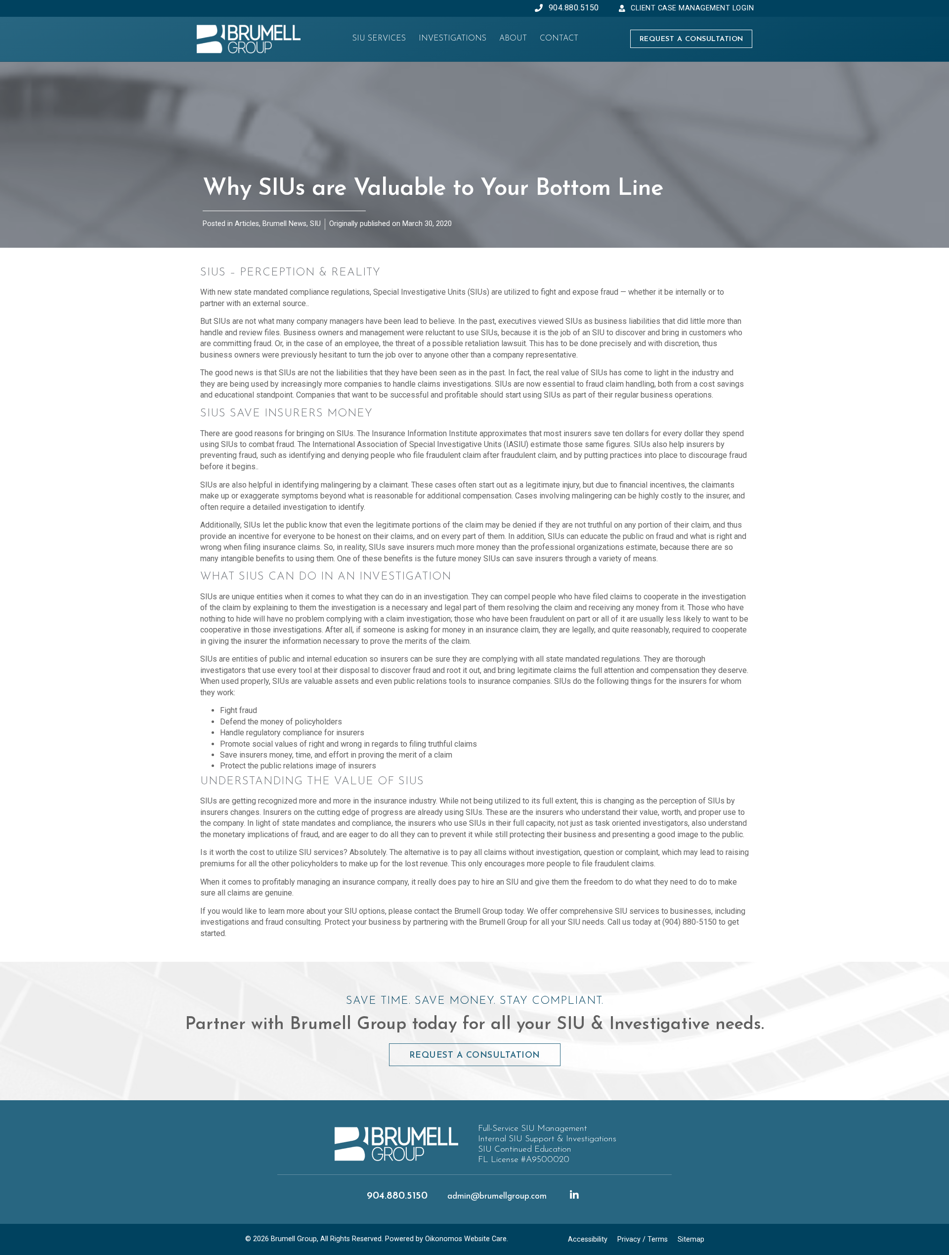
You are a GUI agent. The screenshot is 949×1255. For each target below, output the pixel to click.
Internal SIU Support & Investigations (547, 1139)
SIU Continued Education (524, 1149)
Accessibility (587, 1239)
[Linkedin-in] (574, 1195)
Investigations (452, 39)
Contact (559, 39)
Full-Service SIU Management (532, 1128)
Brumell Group (294, 1239)
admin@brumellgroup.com (497, 1196)
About (513, 39)
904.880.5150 (397, 1196)
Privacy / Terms (642, 1239)
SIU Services (379, 39)
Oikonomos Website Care (466, 1239)
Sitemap (691, 1239)
